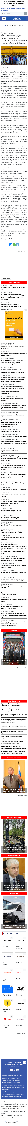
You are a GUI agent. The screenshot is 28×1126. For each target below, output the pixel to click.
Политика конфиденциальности (10, 1078)
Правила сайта (10, 1064)
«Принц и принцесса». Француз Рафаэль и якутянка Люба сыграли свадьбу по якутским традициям (14, 721)
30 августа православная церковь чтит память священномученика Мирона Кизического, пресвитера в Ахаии (13, 379)
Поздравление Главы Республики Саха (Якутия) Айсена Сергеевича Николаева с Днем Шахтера (14, 458)
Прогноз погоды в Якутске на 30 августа (13, 489)
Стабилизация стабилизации (10, 431)
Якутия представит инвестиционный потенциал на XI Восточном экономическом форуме (13, 623)
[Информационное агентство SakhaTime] (16, 18)
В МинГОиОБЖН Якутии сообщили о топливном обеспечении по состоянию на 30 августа (13, 346)
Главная (9, 1062)
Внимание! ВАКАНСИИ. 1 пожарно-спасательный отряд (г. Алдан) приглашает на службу (12, 362)
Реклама (20, 1064)
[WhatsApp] (14, 244)
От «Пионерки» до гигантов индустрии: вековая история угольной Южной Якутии (13, 467)
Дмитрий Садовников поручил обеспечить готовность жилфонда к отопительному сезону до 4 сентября (12, 370)
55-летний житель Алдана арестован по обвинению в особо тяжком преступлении (13, 503)
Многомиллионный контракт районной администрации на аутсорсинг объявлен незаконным (14, 443)
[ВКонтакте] (10, 244)
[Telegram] (17, 244)
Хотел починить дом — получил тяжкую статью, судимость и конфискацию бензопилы (13, 407)
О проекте (18, 1062)
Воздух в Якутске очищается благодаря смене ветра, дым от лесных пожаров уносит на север (13, 476)
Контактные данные (14, 1066)
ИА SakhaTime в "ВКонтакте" (14, 25)
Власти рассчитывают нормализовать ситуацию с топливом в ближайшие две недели (14, 615)
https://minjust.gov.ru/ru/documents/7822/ (11, 1115)
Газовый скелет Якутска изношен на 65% (14, 436)
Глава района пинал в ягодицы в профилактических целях (14, 3)
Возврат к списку (6, 278)
